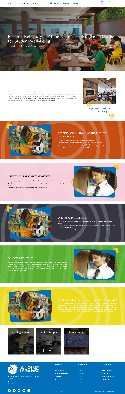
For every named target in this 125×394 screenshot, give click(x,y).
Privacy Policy (98, 391)
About (29, 3)
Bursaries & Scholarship (107, 376)
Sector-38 (80, 370)
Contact (35, 3)
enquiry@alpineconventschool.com (18, 383)
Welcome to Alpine (60, 370)
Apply (24, 3)
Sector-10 (80, 376)
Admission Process (106, 370)
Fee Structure (105, 373)
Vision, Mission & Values (61, 373)
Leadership (58, 376)
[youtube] (23, 390)
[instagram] (14, 390)
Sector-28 (80, 382)
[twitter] (19, 390)
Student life (58, 379)
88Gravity (78, 391)
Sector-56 (80, 379)
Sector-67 (80, 373)
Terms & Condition (110, 391)
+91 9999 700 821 (14, 381)
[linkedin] (28, 390)
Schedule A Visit (105, 379)
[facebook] (9, 390)
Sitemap (104, 391)
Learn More (21, 350)
